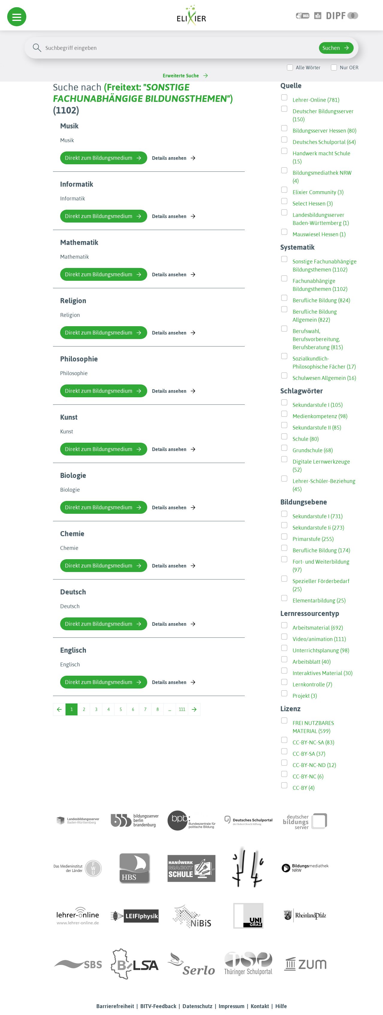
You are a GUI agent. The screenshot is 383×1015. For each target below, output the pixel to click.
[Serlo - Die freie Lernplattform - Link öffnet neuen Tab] (191, 964)
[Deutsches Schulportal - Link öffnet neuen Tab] (248, 820)
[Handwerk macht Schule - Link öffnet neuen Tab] (191, 868)
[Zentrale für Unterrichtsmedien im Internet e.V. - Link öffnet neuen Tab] (305, 964)
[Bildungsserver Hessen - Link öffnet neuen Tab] (248, 868)
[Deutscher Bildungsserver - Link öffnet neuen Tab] (305, 820)
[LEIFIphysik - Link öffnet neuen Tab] (135, 916)
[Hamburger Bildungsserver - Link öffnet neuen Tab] (135, 868)
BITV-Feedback (158, 1006)
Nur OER (349, 67)
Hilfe (281, 1006)
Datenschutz (197, 1006)
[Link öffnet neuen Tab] (342, 15)
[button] (16, 16)
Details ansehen (169, 158)
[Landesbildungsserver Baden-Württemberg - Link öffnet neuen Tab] (78, 820)
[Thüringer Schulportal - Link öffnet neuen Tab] (248, 964)
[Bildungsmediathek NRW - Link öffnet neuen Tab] (305, 868)
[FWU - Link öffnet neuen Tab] (78, 868)
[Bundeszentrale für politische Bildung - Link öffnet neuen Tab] (191, 820)
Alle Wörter (308, 67)
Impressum (231, 1006)
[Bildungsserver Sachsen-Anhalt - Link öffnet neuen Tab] (135, 964)
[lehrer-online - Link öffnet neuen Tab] (78, 916)
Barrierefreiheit (115, 1006)
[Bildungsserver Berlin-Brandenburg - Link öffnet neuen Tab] (135, 820)
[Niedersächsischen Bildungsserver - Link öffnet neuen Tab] (191, 916)
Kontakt (260, 1006)
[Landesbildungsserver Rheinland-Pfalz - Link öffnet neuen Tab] (305, 916)
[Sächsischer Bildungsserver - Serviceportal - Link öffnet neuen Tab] (78, 964)
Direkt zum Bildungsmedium (98, 158)
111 (182, 709)
